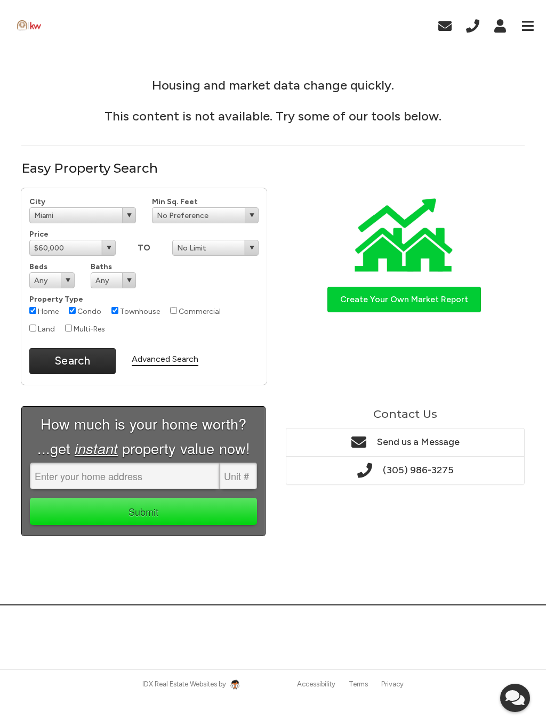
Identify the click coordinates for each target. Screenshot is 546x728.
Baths (101, 266)
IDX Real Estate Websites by (185, 684)
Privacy (392, 684)
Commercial (199, 311)
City (37, 201)
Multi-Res (88, 329)
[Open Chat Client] (515, 698)
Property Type (56, 299)
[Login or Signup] (500, 25)
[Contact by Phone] (472, 25)
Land (45, 329)
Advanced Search (165, 359)
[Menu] (528, 25)
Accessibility (316, 684)
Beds (38, 266)
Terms (358, 684)
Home (47, 311)
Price (39, 234)
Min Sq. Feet (175, 201)
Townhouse (139, 311)
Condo (88, 311)
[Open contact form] (445, 25)
